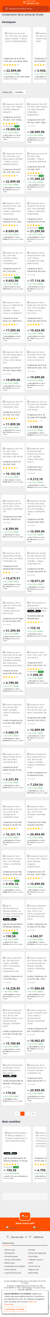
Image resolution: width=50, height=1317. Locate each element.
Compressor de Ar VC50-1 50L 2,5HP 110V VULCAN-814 (37, 664)
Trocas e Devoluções (12, 1259)
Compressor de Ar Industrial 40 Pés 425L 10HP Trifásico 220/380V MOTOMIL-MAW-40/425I (36, 270)
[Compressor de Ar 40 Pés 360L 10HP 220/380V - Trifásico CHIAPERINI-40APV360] (37, 157)
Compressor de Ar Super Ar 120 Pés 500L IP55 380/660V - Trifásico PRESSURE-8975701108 (13, 619)
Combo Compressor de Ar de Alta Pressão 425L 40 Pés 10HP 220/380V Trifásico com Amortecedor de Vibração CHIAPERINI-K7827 (13, 1032)
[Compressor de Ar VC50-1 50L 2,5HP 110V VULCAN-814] (37, 655)
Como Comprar (10, 1269)
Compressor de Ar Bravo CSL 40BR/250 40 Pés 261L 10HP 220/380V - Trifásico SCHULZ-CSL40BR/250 (13, 319)
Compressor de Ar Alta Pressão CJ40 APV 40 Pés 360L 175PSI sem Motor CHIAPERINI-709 (12, 518)
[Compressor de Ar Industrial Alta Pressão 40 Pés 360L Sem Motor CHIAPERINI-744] (13, 557)
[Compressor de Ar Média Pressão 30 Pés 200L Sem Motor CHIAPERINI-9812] (13, 758)
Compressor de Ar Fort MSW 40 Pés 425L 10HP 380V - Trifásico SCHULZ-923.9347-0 (37, 366)
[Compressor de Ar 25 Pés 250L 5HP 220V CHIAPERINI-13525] (13, 404)
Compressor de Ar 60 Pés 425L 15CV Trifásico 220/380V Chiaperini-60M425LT (13, 118)
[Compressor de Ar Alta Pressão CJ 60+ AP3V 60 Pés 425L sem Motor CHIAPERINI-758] (37, 708)
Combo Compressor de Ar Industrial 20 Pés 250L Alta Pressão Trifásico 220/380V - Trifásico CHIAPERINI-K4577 (37, 774)
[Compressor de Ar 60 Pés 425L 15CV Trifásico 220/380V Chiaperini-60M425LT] (13, 108)
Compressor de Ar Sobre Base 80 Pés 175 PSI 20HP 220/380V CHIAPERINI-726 (37, 1079)
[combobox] (25, 8)
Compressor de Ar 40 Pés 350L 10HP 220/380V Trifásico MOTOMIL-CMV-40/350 (13, 463)
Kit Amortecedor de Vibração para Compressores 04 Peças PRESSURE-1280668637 (37, 617)
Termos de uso (34, 1266)
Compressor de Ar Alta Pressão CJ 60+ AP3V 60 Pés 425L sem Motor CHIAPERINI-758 (37, 719)
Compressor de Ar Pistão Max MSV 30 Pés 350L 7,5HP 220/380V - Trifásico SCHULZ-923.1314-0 (37, 319)
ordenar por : (7, 92)
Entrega (31, 1250)
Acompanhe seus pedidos (14, 1266)
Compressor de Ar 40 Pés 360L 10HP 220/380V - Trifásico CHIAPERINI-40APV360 (36, 168)
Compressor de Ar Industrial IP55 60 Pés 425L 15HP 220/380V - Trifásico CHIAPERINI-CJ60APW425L (36, 220)
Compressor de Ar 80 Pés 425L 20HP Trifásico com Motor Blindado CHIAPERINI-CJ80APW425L (37, 121)
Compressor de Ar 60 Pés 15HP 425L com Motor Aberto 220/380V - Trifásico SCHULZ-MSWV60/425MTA (13, 170)
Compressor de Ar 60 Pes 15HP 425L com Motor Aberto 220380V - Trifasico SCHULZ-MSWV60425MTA (16, 59)
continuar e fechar (15, 1309)
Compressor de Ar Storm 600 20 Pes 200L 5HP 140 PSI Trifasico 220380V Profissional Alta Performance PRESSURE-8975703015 (16, 1159)
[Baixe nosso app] (12, 1228)
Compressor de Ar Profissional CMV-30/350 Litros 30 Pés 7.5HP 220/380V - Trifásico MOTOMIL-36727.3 (35, 468)
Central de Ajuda (11, 1256)
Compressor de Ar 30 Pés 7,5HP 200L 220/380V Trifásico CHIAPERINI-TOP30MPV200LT (12, 270)
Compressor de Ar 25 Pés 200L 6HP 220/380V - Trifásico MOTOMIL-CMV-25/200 (37, 416)
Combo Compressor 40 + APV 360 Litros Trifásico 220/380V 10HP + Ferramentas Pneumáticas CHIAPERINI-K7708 (12, 977)
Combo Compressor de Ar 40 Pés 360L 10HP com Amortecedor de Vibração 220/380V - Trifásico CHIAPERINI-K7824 (37, 977)
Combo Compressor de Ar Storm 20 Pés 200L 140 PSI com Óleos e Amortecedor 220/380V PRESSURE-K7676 (37, 925)
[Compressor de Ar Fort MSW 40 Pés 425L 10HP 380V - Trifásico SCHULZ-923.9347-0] (37, 356)
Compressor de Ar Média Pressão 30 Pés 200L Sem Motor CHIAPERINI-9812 (12, 768)
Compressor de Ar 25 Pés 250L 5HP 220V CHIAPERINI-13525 (12, 413)
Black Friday (33, 1273)
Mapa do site (33, 1269)
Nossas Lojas (9, 1250)
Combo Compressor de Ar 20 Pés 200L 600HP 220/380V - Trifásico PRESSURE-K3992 (12, 721)
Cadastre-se (38, 1237)
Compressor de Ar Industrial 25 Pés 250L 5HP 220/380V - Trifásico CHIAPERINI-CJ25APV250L (12, 220)
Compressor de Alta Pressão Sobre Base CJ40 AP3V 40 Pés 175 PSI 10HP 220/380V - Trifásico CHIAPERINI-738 (36, 520)
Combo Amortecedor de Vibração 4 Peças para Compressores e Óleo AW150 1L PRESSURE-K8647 (13, 1082)
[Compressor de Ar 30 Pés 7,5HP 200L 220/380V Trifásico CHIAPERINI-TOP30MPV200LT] (13, 258)
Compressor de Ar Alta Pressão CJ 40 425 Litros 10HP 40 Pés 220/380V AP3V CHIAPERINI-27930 (13, 823)
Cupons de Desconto (12, 1273)
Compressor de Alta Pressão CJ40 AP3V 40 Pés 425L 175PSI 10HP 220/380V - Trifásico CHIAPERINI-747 (36, 570)
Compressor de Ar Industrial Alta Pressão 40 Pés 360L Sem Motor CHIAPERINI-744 (13, 567)
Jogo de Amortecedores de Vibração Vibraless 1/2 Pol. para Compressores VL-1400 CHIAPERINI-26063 (13, 925)
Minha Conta (9, 1263)
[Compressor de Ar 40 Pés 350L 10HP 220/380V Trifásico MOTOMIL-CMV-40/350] (13, 452)
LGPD (30, 1263)
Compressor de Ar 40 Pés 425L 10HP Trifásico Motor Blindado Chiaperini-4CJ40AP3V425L (37, 873)
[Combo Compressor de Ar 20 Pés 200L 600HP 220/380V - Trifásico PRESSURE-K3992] (13, 710)
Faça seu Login (17, 1237)
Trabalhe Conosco (35, 1259)
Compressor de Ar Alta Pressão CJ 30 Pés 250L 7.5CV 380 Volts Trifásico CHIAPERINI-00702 (13, 873)
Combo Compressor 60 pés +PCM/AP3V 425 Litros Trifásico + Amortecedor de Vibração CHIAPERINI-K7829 (37, 1030)
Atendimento (9, 1253)
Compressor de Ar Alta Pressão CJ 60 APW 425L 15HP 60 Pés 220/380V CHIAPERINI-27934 (36, 823)
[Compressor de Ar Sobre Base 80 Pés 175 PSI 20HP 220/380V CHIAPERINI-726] (37, 1069)
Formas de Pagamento (37, 1253)
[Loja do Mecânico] (11, 2)
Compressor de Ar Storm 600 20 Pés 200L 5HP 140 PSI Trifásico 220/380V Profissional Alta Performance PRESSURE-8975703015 (13, 672)
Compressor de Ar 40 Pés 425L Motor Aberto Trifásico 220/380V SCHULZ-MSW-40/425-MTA (12, 369)
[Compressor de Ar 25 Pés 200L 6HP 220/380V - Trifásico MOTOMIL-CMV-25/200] (37, 405)
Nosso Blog (32, 1256)
